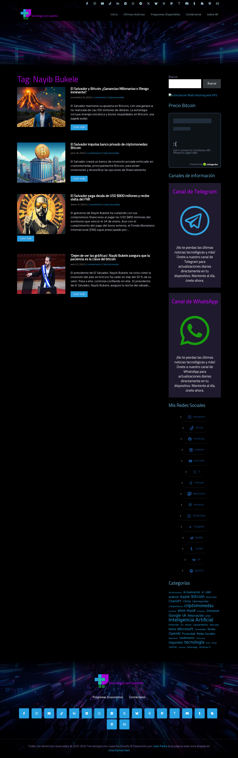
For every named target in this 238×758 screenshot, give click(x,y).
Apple (185, 597)
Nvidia (211, 629)
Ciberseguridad (200, 602)
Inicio (114, 14)
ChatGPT (175, 601)
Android (173, 597)
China (187, 601)
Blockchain (211, 597)
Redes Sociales (206, 634)
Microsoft (185, 629)
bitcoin (198, 597)
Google (175, 616)
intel (207, 616)
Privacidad (188, 634)
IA (184, 616)
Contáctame (193, 14)
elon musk (187, 611)
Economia (172, 611)
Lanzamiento (200, 625)
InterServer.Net (119, 750)
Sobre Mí (212, 14)
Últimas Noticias (134, 14)
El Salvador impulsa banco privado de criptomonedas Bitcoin (109, 145)
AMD (208, 592)
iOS (182, 625)
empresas (201, 611)
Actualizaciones (175, 592)
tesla (208, 643)
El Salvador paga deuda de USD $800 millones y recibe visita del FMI (110, 197)
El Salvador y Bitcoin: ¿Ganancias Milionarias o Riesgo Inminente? (110, 90)
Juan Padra (160, 746)
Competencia (176, 607)
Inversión (174, 625)
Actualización (191, 592)
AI (203, 592)
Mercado (214, 625)
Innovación (196, 616)
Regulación (173, 638)
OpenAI (175, 634)
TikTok (214, 643)
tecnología (194, 642)
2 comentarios (93, 153)
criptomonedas (199, 606)
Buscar (173, 77)
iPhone (188, 625)
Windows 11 (205, 647)
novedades (200, 629)
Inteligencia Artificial (191, 620)
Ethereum (212, 611)
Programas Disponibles (165, 14)
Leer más (79, 127)
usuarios (182, 647)
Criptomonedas (116, 98)
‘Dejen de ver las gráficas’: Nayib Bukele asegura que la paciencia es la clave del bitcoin (110, 257)
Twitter (173, 647)
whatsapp (192, 647)
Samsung (200, 638)
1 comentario (99, 98)
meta (172, 629)
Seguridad (176, 643)
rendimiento (186, 638)
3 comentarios (94, 205)
